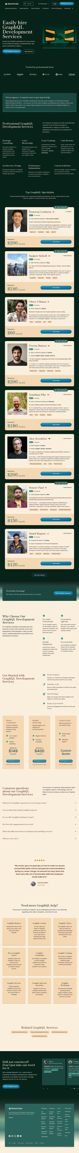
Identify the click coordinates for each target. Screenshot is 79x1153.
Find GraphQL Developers (12, 51)
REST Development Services (59, 1032)
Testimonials (44, 1136)
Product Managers (56, 8)
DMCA (36, 1143)
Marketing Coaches (70, 8)
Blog (66, 1135)
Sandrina (47, 1066)
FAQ (9, 1143)
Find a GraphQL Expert (11, 1086)
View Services (29, 51)
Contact (11, 1117)
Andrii (71, 1066)
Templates (67, 1132)
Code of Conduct (29, 1143)
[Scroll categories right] (72, 8)
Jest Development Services (39, 1036)
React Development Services (19, 1032)
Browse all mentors (66, 3)
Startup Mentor (35, 8)
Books (66, 1124)
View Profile (56, 242)
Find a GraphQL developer (63, 593)
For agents (42, 1143)
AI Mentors (46, 8)
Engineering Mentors (11, 8)
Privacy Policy (21, 1143)
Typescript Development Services (39, 1032)
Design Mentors (24, 8)
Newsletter (67, 1111)
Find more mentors (39, 575)
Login (55, 3)
